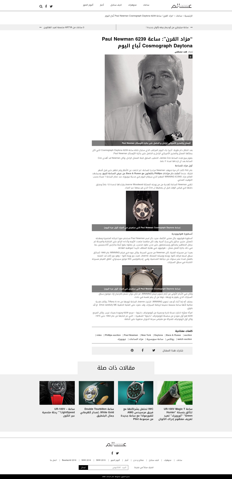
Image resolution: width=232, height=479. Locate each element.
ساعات (146, 5)
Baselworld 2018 (69, 460)
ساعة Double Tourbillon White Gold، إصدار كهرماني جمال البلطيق (97, 412)
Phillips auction (113, 335)
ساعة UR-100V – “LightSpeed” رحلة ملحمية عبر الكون (58, 412)
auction (188, 335)
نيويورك (122, 339)
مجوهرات (132, 5)
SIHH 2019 (101, 460)
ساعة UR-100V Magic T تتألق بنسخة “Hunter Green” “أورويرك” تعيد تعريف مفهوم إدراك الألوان (175, 414)
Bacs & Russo (173, 335)
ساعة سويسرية (155, 339)
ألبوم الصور (88, 5)
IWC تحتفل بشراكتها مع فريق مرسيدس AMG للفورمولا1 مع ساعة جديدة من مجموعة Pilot (137, 414)
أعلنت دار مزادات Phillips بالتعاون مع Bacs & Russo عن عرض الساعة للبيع (141, 173)
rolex (99, 335)
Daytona (158, 335)
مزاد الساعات (136, 339)
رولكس (170, 339)
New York (146, 335)
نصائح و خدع (138, 460)
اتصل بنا (53, 460)
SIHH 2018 (86, 460)
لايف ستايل (116, 5)
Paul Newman (131, 335)
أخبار (102, 5)
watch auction (184, 339)
